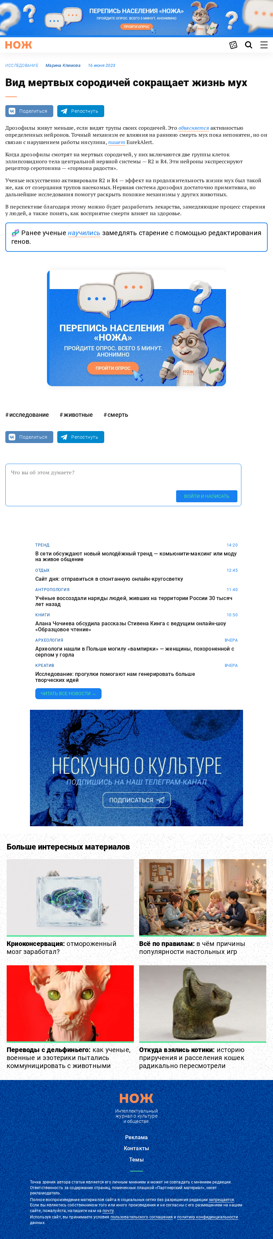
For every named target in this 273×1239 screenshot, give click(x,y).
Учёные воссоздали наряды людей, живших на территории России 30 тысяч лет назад (133, 601)
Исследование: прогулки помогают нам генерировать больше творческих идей (115, 677)
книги (42, 615)
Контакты (136, 1148)
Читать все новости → (68, 693)
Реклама (136, 1137)
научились (84, 233)
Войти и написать (206, 496)
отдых (42, 570)
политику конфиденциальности (207, 1217)
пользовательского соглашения (142, 1217)
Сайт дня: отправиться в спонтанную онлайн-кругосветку (109, 579)
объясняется (193, 127)
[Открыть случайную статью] (233, 45)
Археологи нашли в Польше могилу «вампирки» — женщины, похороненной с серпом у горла (134, 652)
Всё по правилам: (192, 948)
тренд (42, 545)
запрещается (221, 1199)
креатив (44, 665)
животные (78, 414)
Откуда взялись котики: (191, 1058)
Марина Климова (63, 65)
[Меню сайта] (264, 45)
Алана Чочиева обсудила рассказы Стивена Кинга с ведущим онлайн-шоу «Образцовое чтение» (130, 626)
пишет (116, 142)
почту (108, 1210)
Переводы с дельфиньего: (69, 1058)
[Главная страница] (18, 45)
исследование (21, 65)
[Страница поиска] (248, 45)
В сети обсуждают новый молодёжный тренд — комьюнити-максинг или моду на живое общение (136, 556)
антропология (52, 589)
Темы (136, 1160)
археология (49, 640)
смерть (118, 414)
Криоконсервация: (62, 948)
